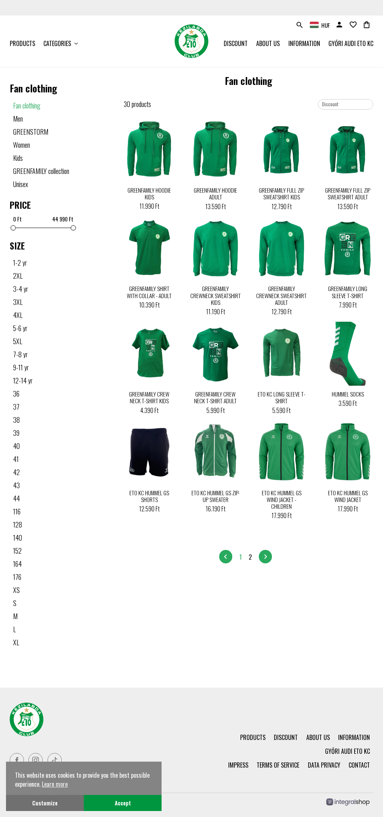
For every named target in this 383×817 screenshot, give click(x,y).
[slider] (13, 227)
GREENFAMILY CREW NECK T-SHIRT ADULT (215, 397)
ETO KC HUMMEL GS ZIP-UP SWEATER (215, 496)
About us (268, 43)
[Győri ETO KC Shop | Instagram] (35, 760)
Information (304, 43)
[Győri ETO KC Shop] (97, 719)
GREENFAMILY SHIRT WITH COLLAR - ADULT (149, 292)
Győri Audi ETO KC (350, 43)
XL (16, 642)
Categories (57, 43)
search (299, 25)
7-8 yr (20, 354)
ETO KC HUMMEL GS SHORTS (149, 496)
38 (16, 419)
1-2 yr (20, 262)
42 (16, 472)
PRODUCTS (22, 43)
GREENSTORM (30, 131)
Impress (238, 765)
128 (17, 524)
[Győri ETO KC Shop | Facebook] (17, 760)
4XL (17, 315)
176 (17, 577)
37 (16, 406)
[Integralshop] (348, 802)
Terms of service (278, 765)
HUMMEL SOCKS (348, 394)
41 (16, 459)
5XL (17, 341)
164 (17, 564)
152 (17, 550)
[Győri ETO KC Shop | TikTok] (55, 760)
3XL (17, 302)
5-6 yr (20, 328)
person (339, 25)
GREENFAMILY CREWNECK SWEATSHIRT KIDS (215, 295)
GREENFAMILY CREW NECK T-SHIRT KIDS (149, 397)
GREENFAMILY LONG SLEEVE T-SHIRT (347, 292)
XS (16, 590)
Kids (18, 158)
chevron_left (225, 556)
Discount (236, 43)
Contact (359, 765)
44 (16, 498)
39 (16, 433)
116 (17, 511)
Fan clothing (26, 105)
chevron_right (265, 556)
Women (21, 145)
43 (16, 485)
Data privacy (324, 765)
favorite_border (353, 25)
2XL (17, 275)
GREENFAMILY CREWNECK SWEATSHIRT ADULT (281, 295)
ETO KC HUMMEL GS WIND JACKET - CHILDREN (281, 499)
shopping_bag (366, 25)
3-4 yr (20, 289)
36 (16, 393)
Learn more (55, 784)
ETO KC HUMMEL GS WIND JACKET (348, 496)
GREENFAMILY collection (41, 171)
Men (18, 118)
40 (16, 446)
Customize (45, 803)
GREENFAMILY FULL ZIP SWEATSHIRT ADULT (347, 193)
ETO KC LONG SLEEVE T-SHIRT (281, 397)
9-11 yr (21, 367)
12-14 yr (23, 380)
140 (17, 537)
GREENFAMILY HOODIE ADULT (215, 193)
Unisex (20, 184)
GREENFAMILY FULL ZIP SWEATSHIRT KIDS (281, 193)
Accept (123, 803)
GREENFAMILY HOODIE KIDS (149, 193)
